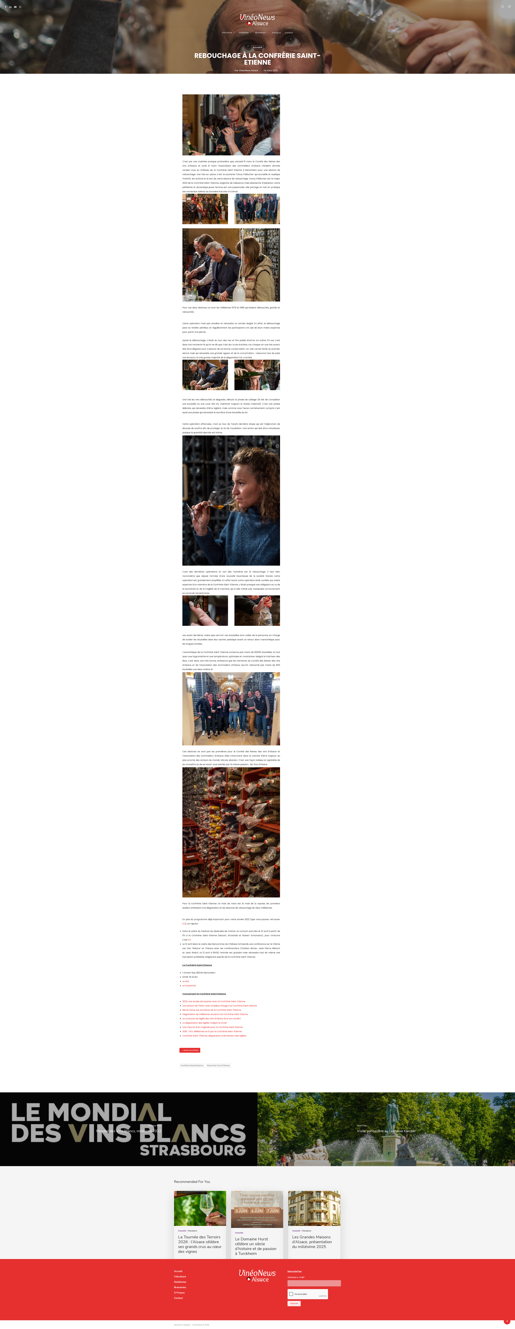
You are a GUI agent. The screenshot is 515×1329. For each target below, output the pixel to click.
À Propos (179, 1292)
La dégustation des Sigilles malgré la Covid (204, 1022)
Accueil (178, 1271)
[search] (502, 6)
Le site (185, 981)
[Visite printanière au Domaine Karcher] (386, 1129)
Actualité (257, 47)
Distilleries (180, 1282)
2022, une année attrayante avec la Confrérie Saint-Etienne (213, 1001)
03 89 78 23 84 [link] (190, 977)
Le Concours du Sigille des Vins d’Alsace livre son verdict (211, 1018)
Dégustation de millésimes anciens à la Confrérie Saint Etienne (215, 1014)
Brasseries (180, 1287)
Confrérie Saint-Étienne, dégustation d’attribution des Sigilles (214, 1035)
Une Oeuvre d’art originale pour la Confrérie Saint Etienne (212, 1027)
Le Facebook (189, 985)
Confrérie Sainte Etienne (192, 1065)
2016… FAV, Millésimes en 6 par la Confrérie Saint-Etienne (212, 1031)
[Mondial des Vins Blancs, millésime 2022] (129, 1129)
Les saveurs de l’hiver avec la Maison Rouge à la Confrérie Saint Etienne (219, 1005)
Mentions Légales (182, 1325)
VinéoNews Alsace (248, 70)
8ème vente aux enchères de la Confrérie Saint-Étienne (211, 1010)
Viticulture (192, 1231)
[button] (509, 6)
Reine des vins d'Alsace (218, 1065)
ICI (183, 923)
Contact (178, 1298)
